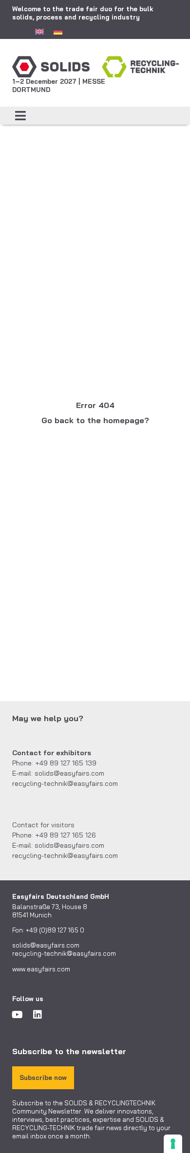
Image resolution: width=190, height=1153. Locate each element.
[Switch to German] (58, 31)
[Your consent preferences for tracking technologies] (173, 1143)
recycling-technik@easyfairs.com (64, 953)
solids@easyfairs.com (45, 945)
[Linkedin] (37, 1014)
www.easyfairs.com (41, 969)
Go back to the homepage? (95, 420)
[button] (20, 116)
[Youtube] (17, 1014)
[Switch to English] (39, 31)
